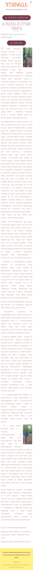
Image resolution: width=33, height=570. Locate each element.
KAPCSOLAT (16, 562)
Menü (31, 2)
